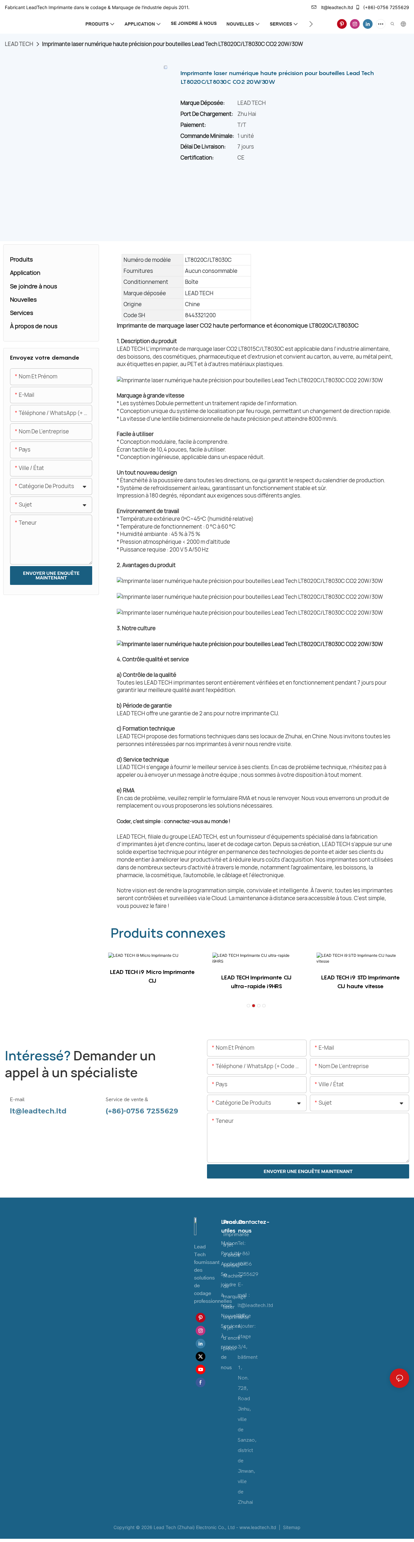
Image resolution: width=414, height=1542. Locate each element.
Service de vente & (127, 1099)
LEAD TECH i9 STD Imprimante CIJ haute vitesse (360, 981)
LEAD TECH (19, 44)
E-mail (17, 1099)
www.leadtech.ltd (258, 1527)
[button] (311, 24)
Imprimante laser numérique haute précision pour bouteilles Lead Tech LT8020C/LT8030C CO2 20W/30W (172, 44)
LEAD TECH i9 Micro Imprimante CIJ (152, 976)
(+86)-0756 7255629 (385, 7)
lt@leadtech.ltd (336, 7)
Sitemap (291, 1527)
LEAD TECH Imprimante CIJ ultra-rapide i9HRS (256, 981)
